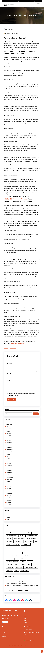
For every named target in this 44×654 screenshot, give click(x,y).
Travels (3, 632)
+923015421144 (29, 629)
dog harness (9, 538)
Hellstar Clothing (28, 541)
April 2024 (8, 488)
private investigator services (21, 558)
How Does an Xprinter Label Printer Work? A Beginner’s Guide (19, 587)
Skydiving (30, 561)
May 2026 (8, 431)
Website (9, 387)
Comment (9, 363)
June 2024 (8, 484)
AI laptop (8, 529)
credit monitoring (27, 532)
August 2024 (9, 479)
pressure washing (10, 558)
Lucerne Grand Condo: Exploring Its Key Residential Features (19, 581)
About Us (26, 616)
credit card (19, 532)
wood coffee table (24, 570)
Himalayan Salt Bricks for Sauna (13, 544)
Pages (25, 618)
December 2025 (9, 442)
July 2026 (8, 426)
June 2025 (8, 456)
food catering (9, 541)
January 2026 (9, 440)
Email (9, 380)
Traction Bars (9, 570)
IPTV (16, 547)
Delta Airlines (22, 535)
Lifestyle (23, 550)
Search (35, 413)
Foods (3, 634)
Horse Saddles (9, 547)
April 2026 (8, 433)
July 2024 (8, 481)
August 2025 (9, 451)
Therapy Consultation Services (31, 567)
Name (9, 373)
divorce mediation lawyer (32, 535)
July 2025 (8, 454)
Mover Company (19, 555)
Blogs (25, 620)
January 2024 (9, 495)
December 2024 (9, 470)
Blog (7, 514)
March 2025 (8, 463)
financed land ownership (31, 538)
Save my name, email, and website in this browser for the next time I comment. (22, 394)
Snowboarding (9, 564)
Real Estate (23, 561)
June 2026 (8, 428)
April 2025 (8, 461)
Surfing (16, 564)
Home (7, 519)
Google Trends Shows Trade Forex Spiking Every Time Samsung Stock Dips (22, 585)
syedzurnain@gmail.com (18, 1)
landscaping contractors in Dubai (13, 550)
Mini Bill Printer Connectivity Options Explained (16, 583)
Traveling (16, 570)
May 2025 (8, 458)
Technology (4, 636)
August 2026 (9, 424)
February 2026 (9, 438)
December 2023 (9, 497)
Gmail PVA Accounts (18, 541)
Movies (3, 630)
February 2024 (9, 493)
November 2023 (9, 500)
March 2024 (8, 490)
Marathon (30, 550)
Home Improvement (25, 544)
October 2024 (9, 474)
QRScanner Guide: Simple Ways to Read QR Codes (17, 590)
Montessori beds (10, 555)
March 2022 (8, 504)
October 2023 (9, 502)
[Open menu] (22, 4)
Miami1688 (26, 552)
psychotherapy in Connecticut (12, 561)
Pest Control (27, 555)
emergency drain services (19, 538)
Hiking (36, 541)
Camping (33, 529)
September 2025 (9, 449)
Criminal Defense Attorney (11, 535)
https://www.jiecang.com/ (17, 343)
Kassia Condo (22, 547)
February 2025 (9, 465)
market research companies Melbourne (14, 552)
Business (6, 348)
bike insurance (26, 529)
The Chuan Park (10, 567)
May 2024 (8, 486)
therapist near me (19, 567)
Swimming (23, 564)
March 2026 (8, 435)
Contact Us (8, 517)
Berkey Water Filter (16, 529)
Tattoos (29, 564)
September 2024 (9, 477)
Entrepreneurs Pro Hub (9, 610)
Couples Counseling (10, 532)
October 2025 (9, 447)
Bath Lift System (13, 348)
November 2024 (9, 472)
